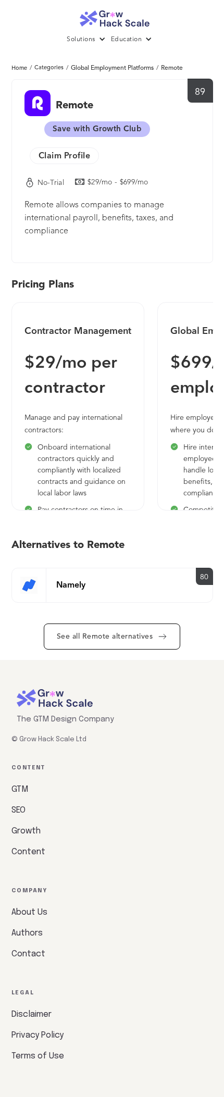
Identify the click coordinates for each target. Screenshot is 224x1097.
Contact (28, 954)
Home (19, 68)
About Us (29, 912)
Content (28, 851)
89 (200, 92)
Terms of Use (37, 1056)
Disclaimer (31, 1014)
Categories (49, 68)
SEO (18, 810)
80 (204, 577)
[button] (89, 39)
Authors (27, 933)
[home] (112, 16)
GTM (19, 789)
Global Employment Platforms (112, 68)
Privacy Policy (37, 1035)
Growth (26, 831)
